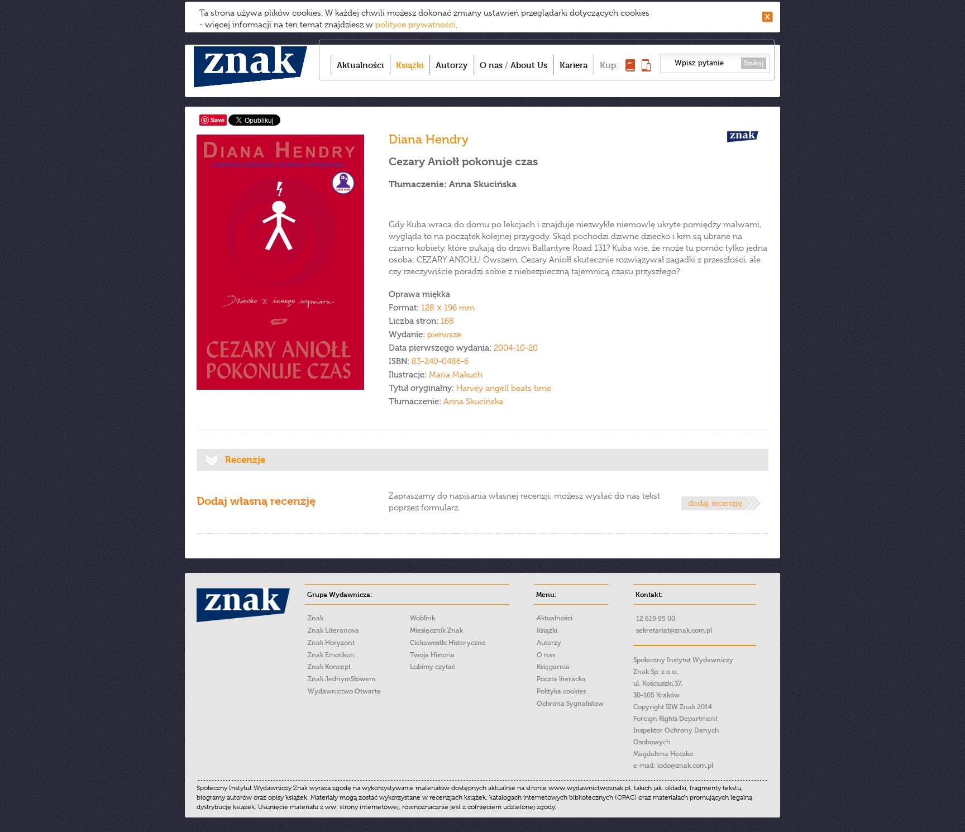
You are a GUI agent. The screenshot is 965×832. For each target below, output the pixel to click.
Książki (409, 65)
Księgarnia (553, 667)
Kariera (573, 65)
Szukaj (753, 63)
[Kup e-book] (646, 68)
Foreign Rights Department (675, 719)
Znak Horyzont (331, 643)
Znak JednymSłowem (341, 679)
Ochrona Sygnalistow (570, 703)
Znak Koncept (329, 667)
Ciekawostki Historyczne (448, 643)
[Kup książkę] (630, 68)
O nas (491, 65)
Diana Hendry (429, 139)
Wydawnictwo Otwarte (344, 691)
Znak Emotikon (331, 655)
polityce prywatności (415, 25)
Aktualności (360, 65)
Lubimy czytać (432, 667)
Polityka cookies (561, 691)
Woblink (422, 618)
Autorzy (451, 65)
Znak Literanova (333, 630)
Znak (315, 618)
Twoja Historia (432, 655)
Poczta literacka (561, 679)
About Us (528, 65)
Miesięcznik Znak (436, 630)
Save (217, 120)
